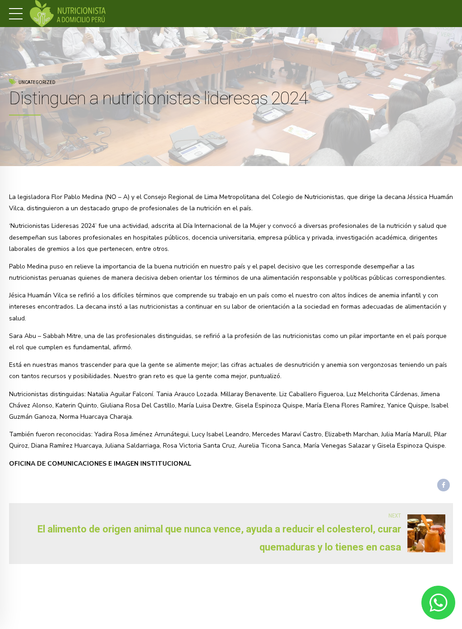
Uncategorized (36, 82)
